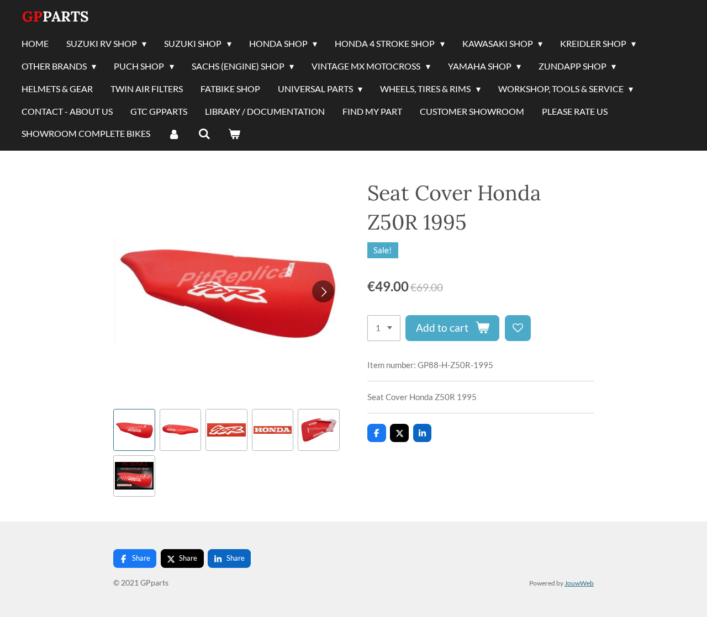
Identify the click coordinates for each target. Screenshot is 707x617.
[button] (134, 430)
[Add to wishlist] (518, 328)
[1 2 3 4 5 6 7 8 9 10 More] (383, 328)
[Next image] (323, 291)
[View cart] (234, 134)
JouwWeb (579, 583)
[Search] (204, 134)
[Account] (174, 134)
